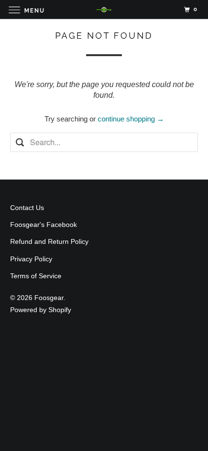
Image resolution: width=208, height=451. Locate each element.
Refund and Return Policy (49, 241)
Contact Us (27, 207)
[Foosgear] (104, 9)
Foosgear (48, 297)
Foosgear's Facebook (43, 224)
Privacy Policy (31, 259)
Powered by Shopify (40, 310)
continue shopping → (131, 119)
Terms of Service (35, 276)
